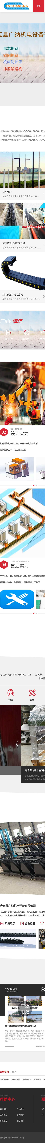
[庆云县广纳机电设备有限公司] (16, 6)
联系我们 (20, 1120)
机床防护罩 (26, 1079)
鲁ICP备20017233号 (16, 1137)
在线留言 (3, 1120)
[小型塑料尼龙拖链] (18, 939)
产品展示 (20, 1108)
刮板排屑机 (15, 1079)
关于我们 (3, 1108)
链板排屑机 (4, 1079)
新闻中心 (3, 1114)
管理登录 (3, 1137)
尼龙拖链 (37, 1079)
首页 (39, 6)
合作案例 (20, 1114)
